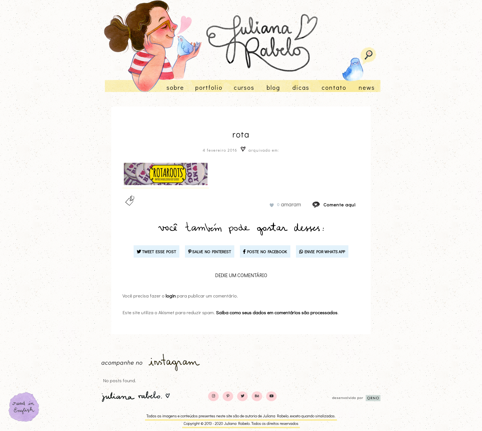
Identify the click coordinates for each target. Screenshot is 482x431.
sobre (175, 87)
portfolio (209, 87)
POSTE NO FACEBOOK (266, 251)
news (367, 87)
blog (273, 87)
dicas (300, 87)
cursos (244, 87)
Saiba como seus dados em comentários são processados (277, 312)
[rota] (321, 204)
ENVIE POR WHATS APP (324, 251)
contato (334, 87)
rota (241, 134)
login (171, 295)
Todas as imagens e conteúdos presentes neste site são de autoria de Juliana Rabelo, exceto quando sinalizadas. (241, 415)
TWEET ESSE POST (158, 251)
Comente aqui (340, 204)
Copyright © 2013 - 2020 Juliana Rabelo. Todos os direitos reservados (241, 423)
